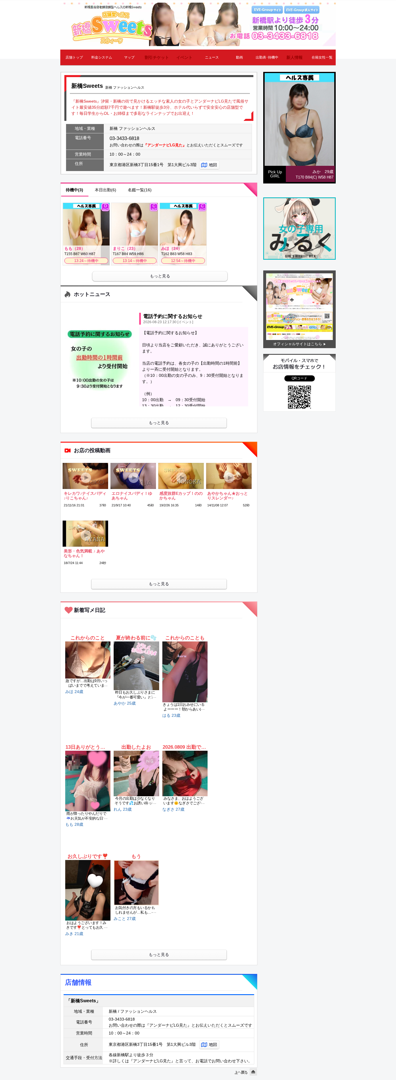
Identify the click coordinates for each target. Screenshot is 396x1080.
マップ (129, 57)
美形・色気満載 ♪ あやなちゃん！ (84, 553)
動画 (239, 57)
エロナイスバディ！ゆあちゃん (132, 495)
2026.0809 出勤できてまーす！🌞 (185, 747)
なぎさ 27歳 (173, 809)
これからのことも (185, 638)
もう (136, 856)
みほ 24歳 (74, 691)
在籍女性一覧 (322, 57)
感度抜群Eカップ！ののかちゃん (181, 495)
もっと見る (160, 276)
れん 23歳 (123, 809)
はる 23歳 (171, 715)
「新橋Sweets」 (83, 1000)
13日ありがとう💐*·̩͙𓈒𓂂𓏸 (88, 747)
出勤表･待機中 (267, 57)
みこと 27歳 (125, 918)
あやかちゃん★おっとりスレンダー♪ (227, 495)
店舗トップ (74, 57)
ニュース (212, 57)
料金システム (101, 57)
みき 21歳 (74, 933)
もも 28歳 (74, 824)
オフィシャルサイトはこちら (297, 344)
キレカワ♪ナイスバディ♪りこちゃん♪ (85, 495)
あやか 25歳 (125, 703)
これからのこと (87, 638)
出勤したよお (136, 747)
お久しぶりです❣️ (88, 856)
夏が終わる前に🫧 (136, 638)
